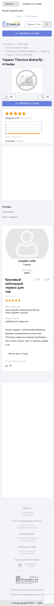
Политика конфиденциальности (27, 594)
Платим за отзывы (32, 4)
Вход (19, 16)
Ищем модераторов (12, 10)
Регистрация (31, 16)
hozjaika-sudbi (27, 260)
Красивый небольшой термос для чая (14, 285)
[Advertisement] (27, 173)
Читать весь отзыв (18, 353)
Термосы (20, 141)
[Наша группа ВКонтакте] (21, 565)
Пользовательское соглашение (27, 589)
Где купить (8, 212)
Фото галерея (10, 217)
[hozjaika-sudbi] (27, 244)
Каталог (9, 4)
